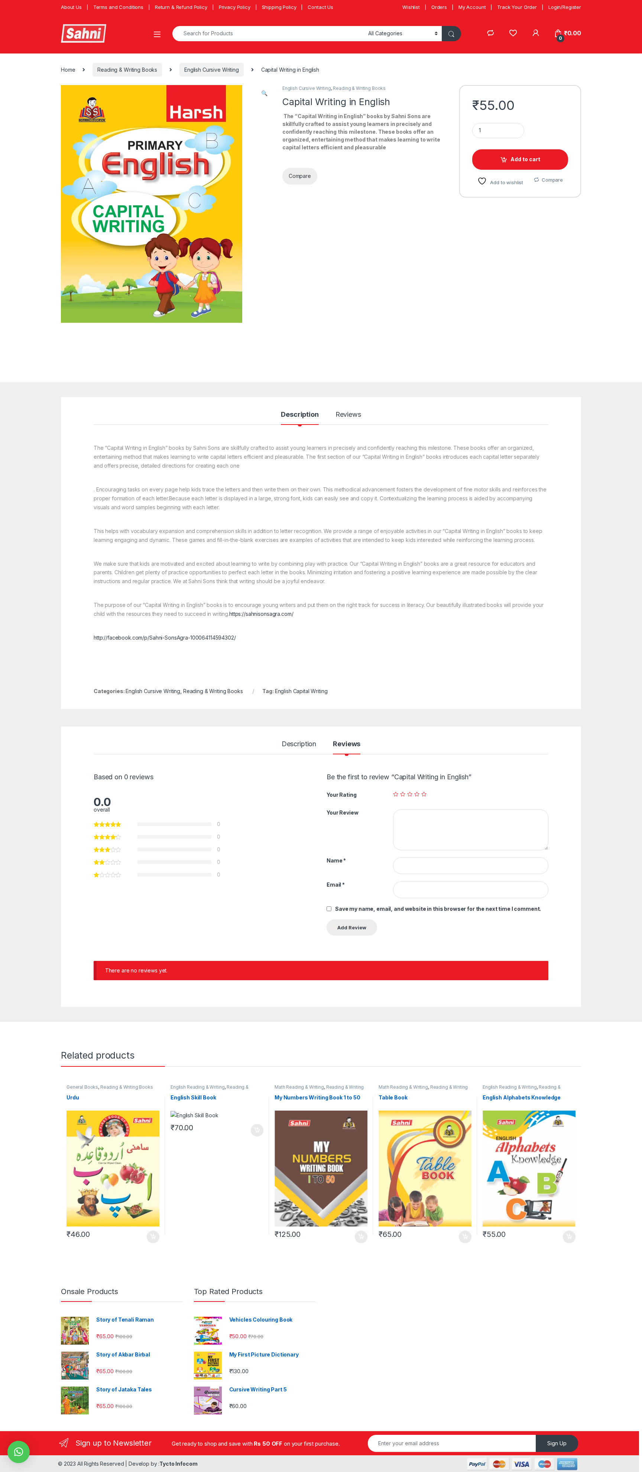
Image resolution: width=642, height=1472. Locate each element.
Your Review (342, 812)
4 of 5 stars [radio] (416, 794)
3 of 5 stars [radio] (409, 794)
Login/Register (564, 7)
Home (68, 69)
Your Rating (341, 795)
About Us (71, 7)
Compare (552, 180)
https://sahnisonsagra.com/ (261, 614)
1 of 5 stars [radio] (395, 794)
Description (299, 414)
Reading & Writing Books (127, 69)
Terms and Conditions (118, 7)
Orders (439, 7)
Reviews (348, 414)
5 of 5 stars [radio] (424, 794)
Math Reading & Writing (299, 1087)
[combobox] (268, 33)
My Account (472, 7)
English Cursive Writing (211, 69)
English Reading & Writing (198, 1087)
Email (336, 884)
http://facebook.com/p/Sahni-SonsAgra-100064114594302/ (165, 637)
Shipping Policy (279, 7)
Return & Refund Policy (181, 7)
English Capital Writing (301, 691)
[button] (264, 93)
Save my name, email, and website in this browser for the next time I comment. (438, 909)
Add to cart (525, 159)
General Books (82, 1087)
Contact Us (320, 7)
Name (336, 860)
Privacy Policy (234, 7)
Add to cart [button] (153, 1237)
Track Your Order (517, 7)
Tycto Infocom (178, 1463)
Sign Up (557, 1443)
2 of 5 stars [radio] (402, 794)
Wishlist (411, 7)
